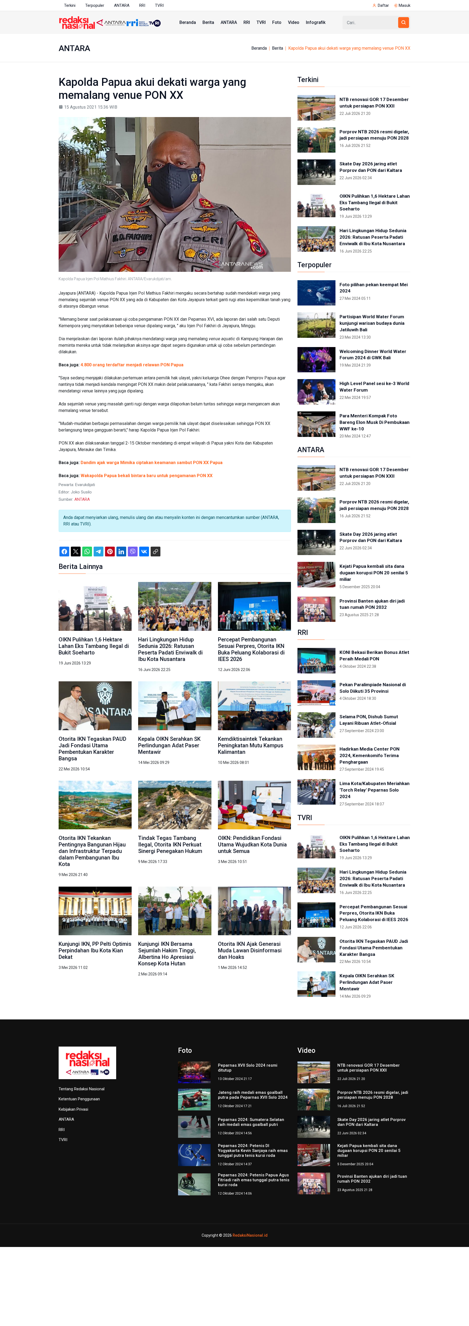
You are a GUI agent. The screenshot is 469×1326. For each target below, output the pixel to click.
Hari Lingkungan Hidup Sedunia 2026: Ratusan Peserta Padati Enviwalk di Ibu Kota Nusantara (170, 649)
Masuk (404, 5)
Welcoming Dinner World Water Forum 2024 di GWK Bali (373, 355)
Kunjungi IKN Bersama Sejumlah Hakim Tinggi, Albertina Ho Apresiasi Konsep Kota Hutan (167, 954)
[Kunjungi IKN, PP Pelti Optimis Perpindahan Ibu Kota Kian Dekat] (95, 910)
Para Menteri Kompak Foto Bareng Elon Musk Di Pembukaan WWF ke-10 (375, 422)
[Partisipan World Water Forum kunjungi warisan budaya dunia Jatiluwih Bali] (316, 325)
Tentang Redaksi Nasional (81, 1088)
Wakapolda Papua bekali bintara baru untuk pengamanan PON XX (147, 475)
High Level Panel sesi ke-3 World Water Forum (374, 387)
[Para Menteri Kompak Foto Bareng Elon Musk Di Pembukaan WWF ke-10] (316, 424)
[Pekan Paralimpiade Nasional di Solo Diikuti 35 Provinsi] (316, 693)
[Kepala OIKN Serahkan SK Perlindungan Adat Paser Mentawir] (174, 705)
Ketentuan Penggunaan (79, 1099)
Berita (208, 22)
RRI (142, 5)
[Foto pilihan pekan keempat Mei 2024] (316, 293)
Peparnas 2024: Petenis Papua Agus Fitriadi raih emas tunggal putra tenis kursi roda (253, 1180)
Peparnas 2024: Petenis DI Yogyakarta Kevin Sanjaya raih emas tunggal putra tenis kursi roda (253, 1150)
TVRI (159, 5)
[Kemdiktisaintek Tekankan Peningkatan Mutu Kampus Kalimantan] (254, 705)
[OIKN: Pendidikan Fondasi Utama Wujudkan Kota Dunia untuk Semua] (254, 804)
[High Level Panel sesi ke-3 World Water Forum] (316, 392)
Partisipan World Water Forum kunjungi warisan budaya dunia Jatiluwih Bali (372, 323)
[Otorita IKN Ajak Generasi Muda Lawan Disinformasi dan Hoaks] (254, 910)
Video (293, 22)
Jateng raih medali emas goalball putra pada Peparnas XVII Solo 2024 (253, 1095)
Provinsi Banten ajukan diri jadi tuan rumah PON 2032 (372, 604)
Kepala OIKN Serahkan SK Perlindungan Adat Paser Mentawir (169, 745)
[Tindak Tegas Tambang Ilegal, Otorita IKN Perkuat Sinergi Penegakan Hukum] (174, 804)
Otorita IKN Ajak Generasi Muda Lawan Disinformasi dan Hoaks (250, 950)
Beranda (187, 22)
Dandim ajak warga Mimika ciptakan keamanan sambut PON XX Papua (152, 462)
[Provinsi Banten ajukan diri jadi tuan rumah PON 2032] (316, 609)
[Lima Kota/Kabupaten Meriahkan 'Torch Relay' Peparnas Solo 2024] (316, 792)
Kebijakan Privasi (73, 1109)
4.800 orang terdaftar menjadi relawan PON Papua (132, 364)
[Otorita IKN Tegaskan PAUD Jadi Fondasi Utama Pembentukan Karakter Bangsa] (95, 705)
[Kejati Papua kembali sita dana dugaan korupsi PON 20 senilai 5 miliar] (316, 574)
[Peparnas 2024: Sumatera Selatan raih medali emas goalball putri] (194, 1126)
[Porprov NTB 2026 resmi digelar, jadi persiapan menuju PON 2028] (316, 140)
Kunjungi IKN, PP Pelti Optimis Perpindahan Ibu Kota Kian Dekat (95, 950)
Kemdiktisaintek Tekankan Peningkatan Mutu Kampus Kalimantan (250, 745)
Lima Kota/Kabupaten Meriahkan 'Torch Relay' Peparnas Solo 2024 (375, 790)
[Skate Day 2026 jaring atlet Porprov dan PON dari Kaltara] (316, 172)
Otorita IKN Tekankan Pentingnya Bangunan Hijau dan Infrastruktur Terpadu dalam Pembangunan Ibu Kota (92, 851)
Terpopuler (94, 5)
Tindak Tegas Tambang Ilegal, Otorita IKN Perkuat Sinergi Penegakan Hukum (170, 844)
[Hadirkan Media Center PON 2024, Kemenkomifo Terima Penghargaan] (316, 757)
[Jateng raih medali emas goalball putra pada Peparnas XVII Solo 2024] (194, 1099)
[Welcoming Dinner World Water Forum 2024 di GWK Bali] (316, 360)
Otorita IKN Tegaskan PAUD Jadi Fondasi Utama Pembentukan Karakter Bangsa (92, 749)
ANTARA (121, 5)
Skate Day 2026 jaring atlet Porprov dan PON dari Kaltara (371, 167)
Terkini (69, 5)
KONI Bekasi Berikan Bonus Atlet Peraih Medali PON (374, 656)
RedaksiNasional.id (250, 1235)
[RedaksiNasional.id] (87, 1066)
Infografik (315, 22)
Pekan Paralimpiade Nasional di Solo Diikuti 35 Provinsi (373, 688)
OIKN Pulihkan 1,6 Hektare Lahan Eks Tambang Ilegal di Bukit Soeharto (94, 646)
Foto (276, 22)
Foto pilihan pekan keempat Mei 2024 (374, 288)
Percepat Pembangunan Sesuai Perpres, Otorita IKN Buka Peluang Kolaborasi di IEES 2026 (251, 649)
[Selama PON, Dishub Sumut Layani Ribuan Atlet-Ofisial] (316, 725)
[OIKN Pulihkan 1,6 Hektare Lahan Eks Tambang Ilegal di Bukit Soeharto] (95, 606)
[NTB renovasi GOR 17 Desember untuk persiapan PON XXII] (316, 108)
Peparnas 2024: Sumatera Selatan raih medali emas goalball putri (251, 1122)
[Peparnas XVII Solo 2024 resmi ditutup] (194, 1072)
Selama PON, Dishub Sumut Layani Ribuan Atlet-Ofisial (369, 720)
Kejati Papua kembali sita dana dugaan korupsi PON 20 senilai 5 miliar (374, 572)
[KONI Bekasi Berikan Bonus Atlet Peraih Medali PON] (316, 660)
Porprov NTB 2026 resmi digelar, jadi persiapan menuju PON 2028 (374, 135)
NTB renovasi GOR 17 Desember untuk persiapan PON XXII (374, 103)
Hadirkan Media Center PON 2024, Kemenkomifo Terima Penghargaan (370, 755)
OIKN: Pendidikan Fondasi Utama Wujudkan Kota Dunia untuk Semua (252, 844)
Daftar (383, 5)
